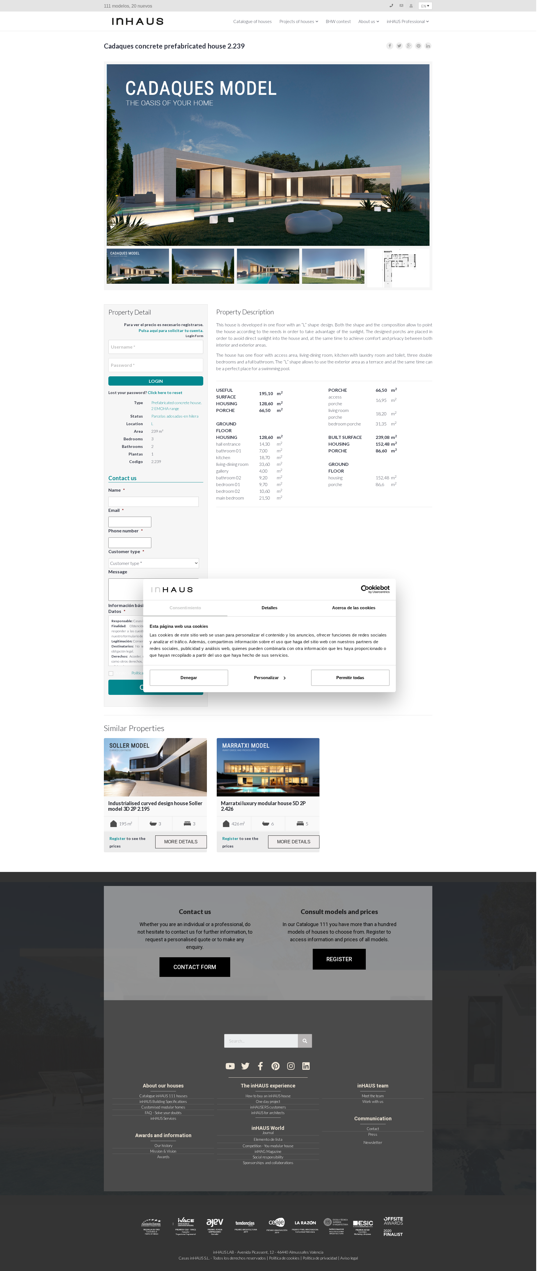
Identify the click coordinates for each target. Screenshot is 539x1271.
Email (116, 510)
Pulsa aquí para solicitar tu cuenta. (171, 330)
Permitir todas (350, 677)
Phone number (125, 530)
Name (116, 490)
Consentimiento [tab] (185, 607)
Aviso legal (349, 1258)
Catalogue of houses (252, 21)
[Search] (305, 1041)
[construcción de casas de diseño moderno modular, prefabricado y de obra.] (138, 21)
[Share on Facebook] (389, 45)
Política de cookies (284, 1258)
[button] (339, 959)
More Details (181, 841)
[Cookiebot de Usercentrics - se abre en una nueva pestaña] (365, 589)
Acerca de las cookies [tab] (353, 607)
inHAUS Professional (406, 21)
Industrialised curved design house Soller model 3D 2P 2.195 (155, 806)
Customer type (126, 551)
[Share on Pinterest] (418, 45)
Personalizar (266, 677)
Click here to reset (165, 392)
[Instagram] (291, 1066)
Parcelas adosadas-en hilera (174, 416)
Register (117, 838)
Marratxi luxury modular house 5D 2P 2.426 (263, 806)
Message (117, 571)
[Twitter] (245, 1066)
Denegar (189, 677)
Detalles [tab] (270, 607)
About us (366, 21)
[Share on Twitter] (399, 45)
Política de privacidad (320, 1258)
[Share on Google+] (408, 45)
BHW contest (338, 21)
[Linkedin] (306, 1066)
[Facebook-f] (260, 1066)
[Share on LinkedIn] (427, 45)
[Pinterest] (275, 1066)
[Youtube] (230, 1066)
